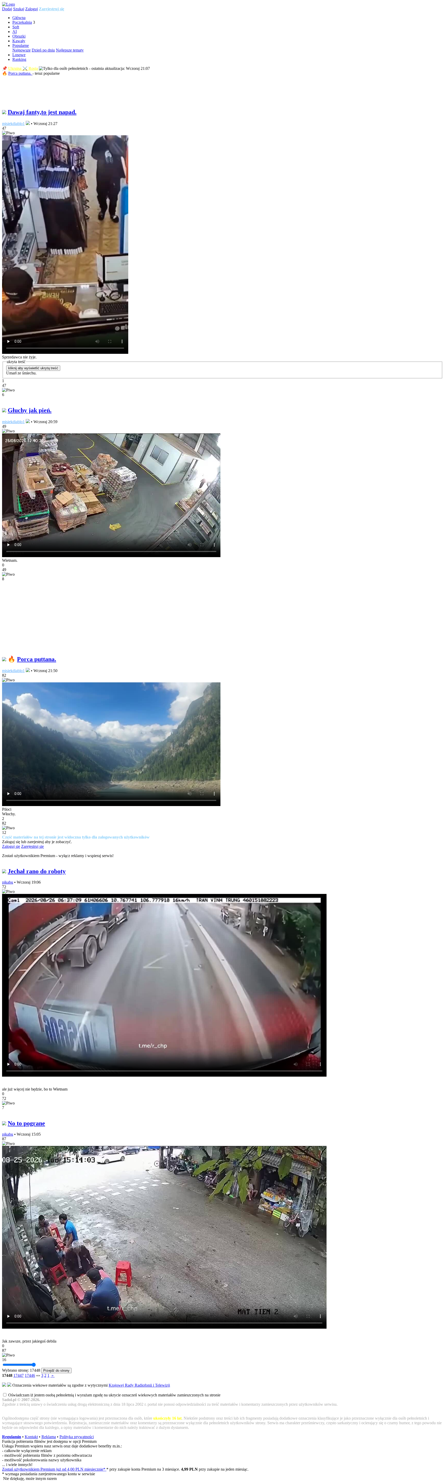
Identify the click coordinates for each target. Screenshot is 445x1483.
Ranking (19, 59)
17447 (18, 1375)
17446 (30, 1375)
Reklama (48, 1437)
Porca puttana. (20, 73)
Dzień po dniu (43, 50)
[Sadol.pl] (8, 4)
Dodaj (7, 9)
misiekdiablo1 (13, 123)
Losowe (18, 55)
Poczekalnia (22, 22)
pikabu (7, 882)
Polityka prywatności (76, 1437)
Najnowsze (21, 50)
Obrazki (18, 36)
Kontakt (31, 1437)
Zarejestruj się (51, 9)
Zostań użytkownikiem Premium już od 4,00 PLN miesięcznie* (54, 1469)
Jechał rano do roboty (37, 871)
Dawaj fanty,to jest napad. (42, 112)
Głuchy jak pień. (30, 410)
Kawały (18, 41)
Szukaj (18, 9)
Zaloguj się (11, 846)
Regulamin (11, 1437)
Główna (18, 17)
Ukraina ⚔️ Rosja (23, 68)
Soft (15, 27)
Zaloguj (31, 9)
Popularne (20, 45)
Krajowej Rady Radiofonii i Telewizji (139, 1385)
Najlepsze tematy (70, 50)
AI (14, 31)
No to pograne (26, 1123)
